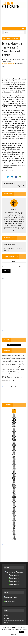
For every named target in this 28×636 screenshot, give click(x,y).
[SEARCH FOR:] (14, 32)
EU (23, 361)
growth (4, 369)
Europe (12, 364)
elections (19, 361)
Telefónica (17, 377)
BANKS (19, 355)
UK (21, 377)
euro (3, 364)
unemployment (6, 380)
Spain (5, 376)
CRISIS (17, 358)
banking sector (12, 355)
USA (14, 380)
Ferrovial (4, 367)
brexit (3, 358)
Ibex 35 (14, 369)
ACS (3, 355)
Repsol (11, 374)
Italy (3, 372)
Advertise (6, 622)
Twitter (14, 602)
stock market (10, 377)
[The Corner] (14, 5)
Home (4, 39)
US (11, 380)
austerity (6, 355)
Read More (14, 634)
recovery (7, 374)
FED (23, 364)
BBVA (23, 355)
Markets (6, 371)
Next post (18, 186)
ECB (10, 361)
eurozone (17, 364)
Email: (14, 261)
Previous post (10, 183)
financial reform (6, 61)
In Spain (8, 39)
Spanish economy (16, 39)
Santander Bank (16, 374)
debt (20, 358)
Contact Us (6, 619)
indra (17, 369)
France (7, 367)
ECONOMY (14, 361)
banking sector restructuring (16, 59)
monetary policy (13, 372)
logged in (13, 248)
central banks (7, 358)
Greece (21, 367)
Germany (15, 367)
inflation (21, 369)
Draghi (6, 361)
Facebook (15, 597)
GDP (11, 367)
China (12, 358)
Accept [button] (21, 631)
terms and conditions (17, 267)
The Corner (11, 63)
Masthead (6, 615)
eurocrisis (7, 364)
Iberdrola (9, 369)
